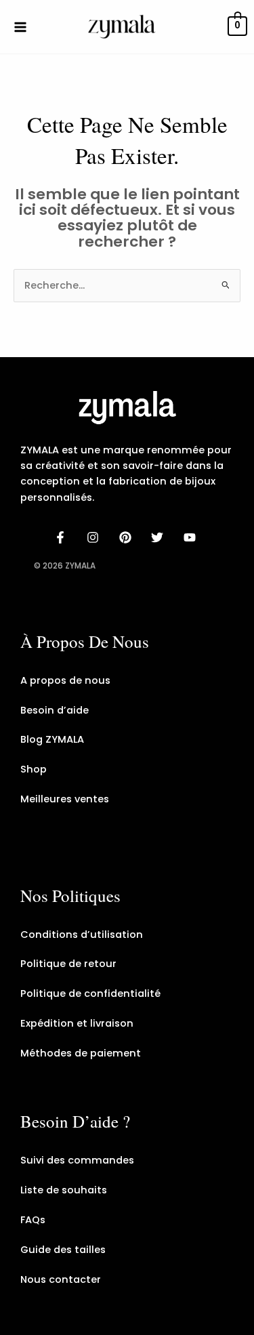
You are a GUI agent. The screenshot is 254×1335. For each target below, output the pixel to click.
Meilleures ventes (64, 799)
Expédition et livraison (76, 1023)
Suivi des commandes (77, 1160)
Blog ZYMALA (52, 739)
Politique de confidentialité (90, 993)
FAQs (32, 1220)
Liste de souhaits (63, 1190)
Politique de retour (68, 963)
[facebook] (62, 537)
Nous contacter (60, 1279)
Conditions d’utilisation (81, 934)
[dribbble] (159, 537)
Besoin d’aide (54, 710)
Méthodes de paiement (80, 1053)
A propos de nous (65, 680)
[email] (191, 537)
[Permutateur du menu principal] (20, 26)
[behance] (127, 537)
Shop (33, 769)
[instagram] (95, 537)
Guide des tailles (63, 1249)
